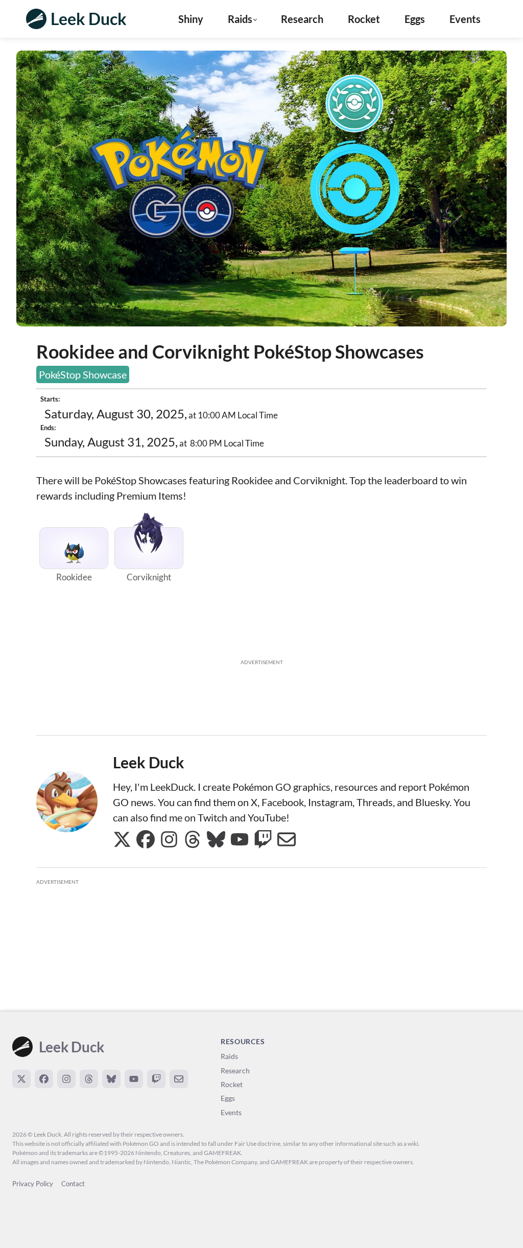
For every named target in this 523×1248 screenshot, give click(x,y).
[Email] (179, 1079)
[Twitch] (156, 1079)
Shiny (190, 19)
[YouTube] (134, 1079)
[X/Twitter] (21, 1079)
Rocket (364, 19)
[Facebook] (44, 1079)
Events (465, 19)
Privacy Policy (32, 1184)
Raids (229, 1056)
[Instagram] (66, 1079)
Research (302, 19)
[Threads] (89, 1079)
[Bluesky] (111, 1079)
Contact (73, 1184)
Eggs (415, 19)
